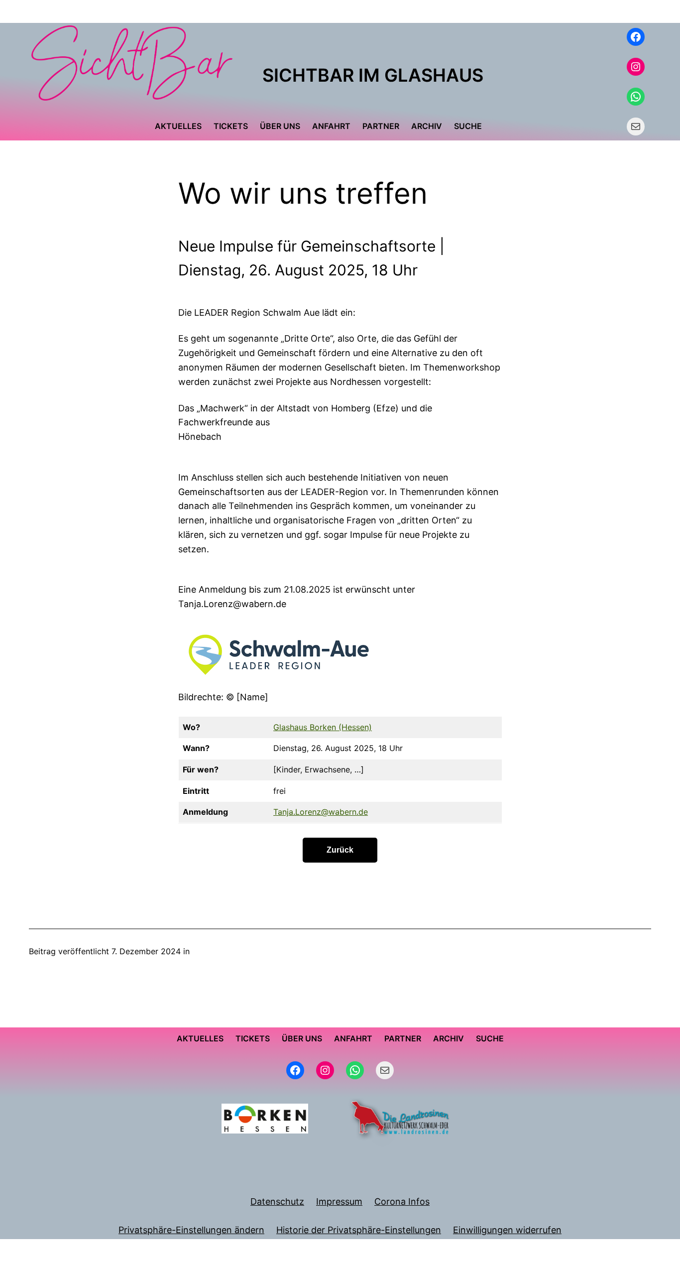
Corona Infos (402, 1201)
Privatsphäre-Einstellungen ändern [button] (191, 1230)
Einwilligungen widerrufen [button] (507, 1230)
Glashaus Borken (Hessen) (322, 727)
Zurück (340, 850)
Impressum (339, 1201)
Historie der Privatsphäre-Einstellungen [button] (358, 1230)
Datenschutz (277, 1201)
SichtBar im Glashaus (372, 75)
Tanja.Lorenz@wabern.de (320, 812)
